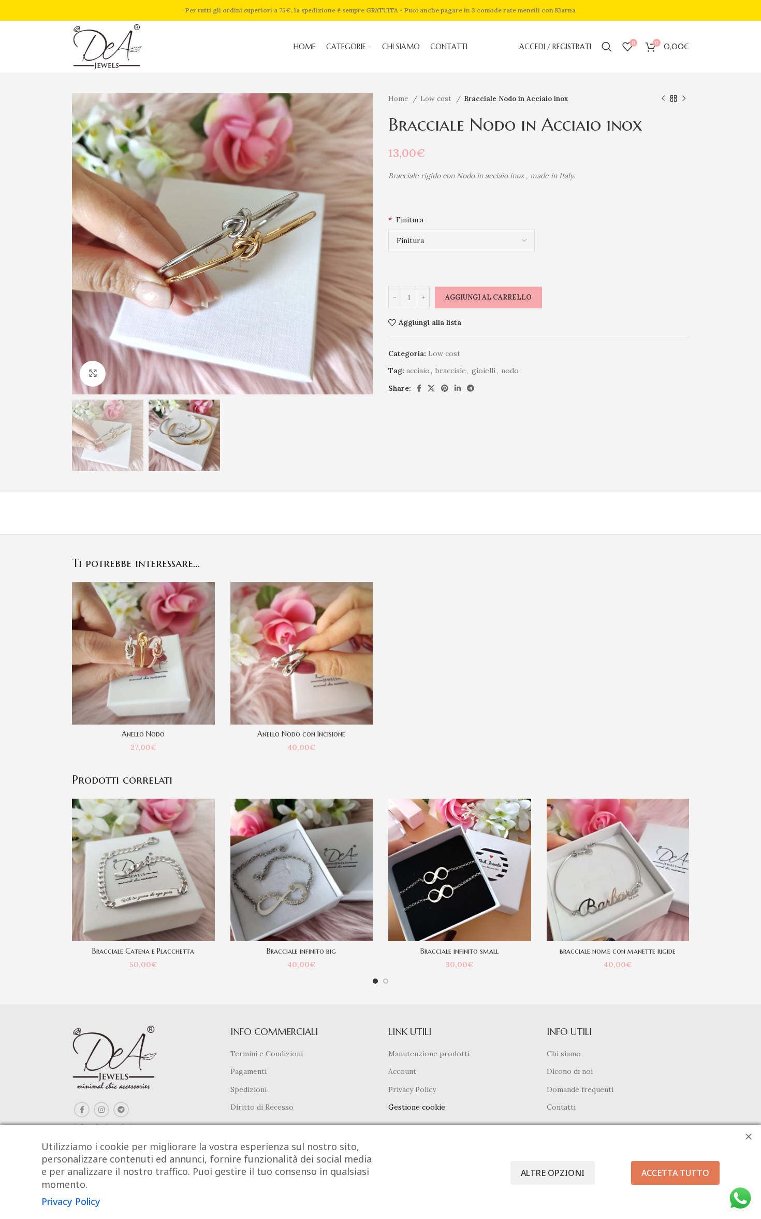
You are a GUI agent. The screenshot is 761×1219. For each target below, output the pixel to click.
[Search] (606, 46)
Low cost (436, 98)
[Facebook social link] (419, 388)
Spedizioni (248, 1089)
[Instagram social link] (101, 1109)
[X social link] (431, 388)
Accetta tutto (675, 1173)
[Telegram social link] (470, 388)
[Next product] (684, 99)
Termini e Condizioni (266, 1053)
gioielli (483, 370)
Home (399, 98)
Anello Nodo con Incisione (301, 734)
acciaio (418, 370)
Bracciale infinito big (301, 951)
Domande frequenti (580, 1089)
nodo (510, 370)
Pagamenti (248, 1071)
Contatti (561, 1107)
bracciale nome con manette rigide (618, 951)
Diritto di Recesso (262, 1107)
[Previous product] (663, 99)
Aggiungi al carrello (488, 297)
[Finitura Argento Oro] (461, 240)
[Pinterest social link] (444, 388)
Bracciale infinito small (459, 951)
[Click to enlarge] (93, 374)
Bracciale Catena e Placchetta (143, 951)
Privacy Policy (412, 1089)
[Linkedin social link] (457, 388)
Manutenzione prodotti (429, 1053)
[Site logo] (107, 46)
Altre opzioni (552, 1173)
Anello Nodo (143, 734)
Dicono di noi (570, 1071)
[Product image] (143, 653)
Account (402, 1071)
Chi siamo (564, 1053)
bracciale (450, 370)
